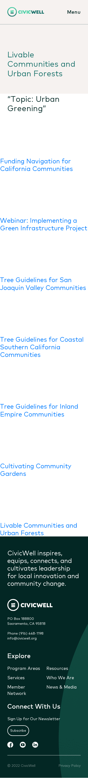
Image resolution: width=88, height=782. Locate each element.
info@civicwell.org (22, 638)
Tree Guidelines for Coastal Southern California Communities (42, 346)
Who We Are (60, 677)
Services (16, 677)
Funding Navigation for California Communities (36, 164)
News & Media (61, 687)
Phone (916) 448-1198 (25, 633)
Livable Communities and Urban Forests (38, 529)
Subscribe (18, 730)
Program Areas (23, 668)
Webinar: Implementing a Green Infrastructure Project (43, 224)
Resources (57, 668)
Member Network (16, 690)
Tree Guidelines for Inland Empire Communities (39, 410)
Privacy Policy (69, 765)
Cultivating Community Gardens (35, 469)
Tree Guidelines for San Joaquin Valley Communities (43, 283)
